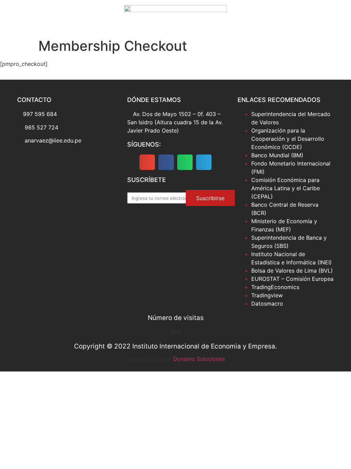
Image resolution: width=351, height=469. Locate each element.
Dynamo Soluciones (199, 358)
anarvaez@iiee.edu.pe (53, 140)
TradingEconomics (275, 287)
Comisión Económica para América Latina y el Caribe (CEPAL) (285, 188)
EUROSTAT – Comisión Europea (292, 278)
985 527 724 (41, 127)
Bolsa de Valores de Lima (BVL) (292, 270)
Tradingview (267, 295)
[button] (147, 162)
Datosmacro (267, 303)
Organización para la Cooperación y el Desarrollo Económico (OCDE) (287, 138)
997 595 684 (40, 114)
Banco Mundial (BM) (277, 155)
